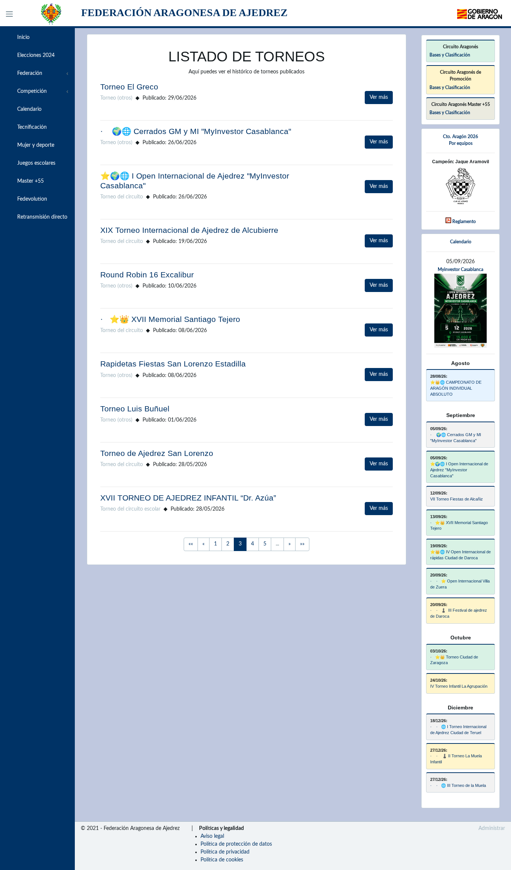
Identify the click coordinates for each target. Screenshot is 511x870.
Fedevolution (31, 199)
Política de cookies (222, 860)
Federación (29, 73)
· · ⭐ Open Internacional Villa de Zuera (460, 584)
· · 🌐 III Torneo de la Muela (458, 785)
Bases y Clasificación (449, 55)
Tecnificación (31, 127)
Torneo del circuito (121, 197)
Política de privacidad (225, 852)
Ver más (379, 97)
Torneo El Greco (129, 86)
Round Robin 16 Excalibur (147, 274)
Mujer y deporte (35, 145)
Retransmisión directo (41, 217)
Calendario (29, 109)
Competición (31, 91)
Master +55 (30, 181)
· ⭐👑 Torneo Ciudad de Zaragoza (454, 660)
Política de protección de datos (236, 844)
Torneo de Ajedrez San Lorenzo (156, 453)
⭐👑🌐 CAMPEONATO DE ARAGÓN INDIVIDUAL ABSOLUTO (455, 388)
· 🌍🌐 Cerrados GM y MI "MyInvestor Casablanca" (195, 131)
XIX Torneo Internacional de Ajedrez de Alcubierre (189, 230)
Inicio (23, 37)
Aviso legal (212, 836)
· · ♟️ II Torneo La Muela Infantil (456, 759)
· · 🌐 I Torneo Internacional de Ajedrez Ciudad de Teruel (458, 729)
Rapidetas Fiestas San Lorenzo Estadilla (173, 363)
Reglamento (464, 221)
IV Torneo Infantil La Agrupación (458, 686)
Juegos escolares (35, 163)
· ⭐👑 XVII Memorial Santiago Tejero (170, 319)
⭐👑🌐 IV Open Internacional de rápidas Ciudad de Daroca (460, 555)
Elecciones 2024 (35, 55)
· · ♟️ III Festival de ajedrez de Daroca (458, 613)
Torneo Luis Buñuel (134, 408)
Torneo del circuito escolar (130, 509)
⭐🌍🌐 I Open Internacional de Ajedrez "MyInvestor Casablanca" (459, 470)
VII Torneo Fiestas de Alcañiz (456, 499)
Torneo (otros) (116, 98)
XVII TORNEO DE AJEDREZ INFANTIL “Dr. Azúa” (188, 497)
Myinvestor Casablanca (460, 269)
